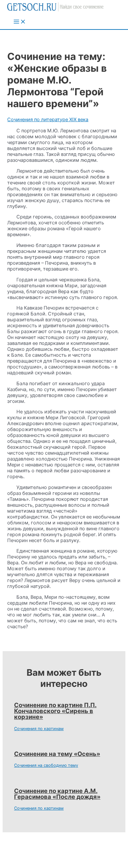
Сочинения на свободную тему (46, 765)
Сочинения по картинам (39, 728)
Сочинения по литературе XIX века (47, 120)
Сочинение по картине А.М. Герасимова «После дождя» (57, 793)
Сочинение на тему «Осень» (57, 753)
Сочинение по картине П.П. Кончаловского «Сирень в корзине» (55, 710)
